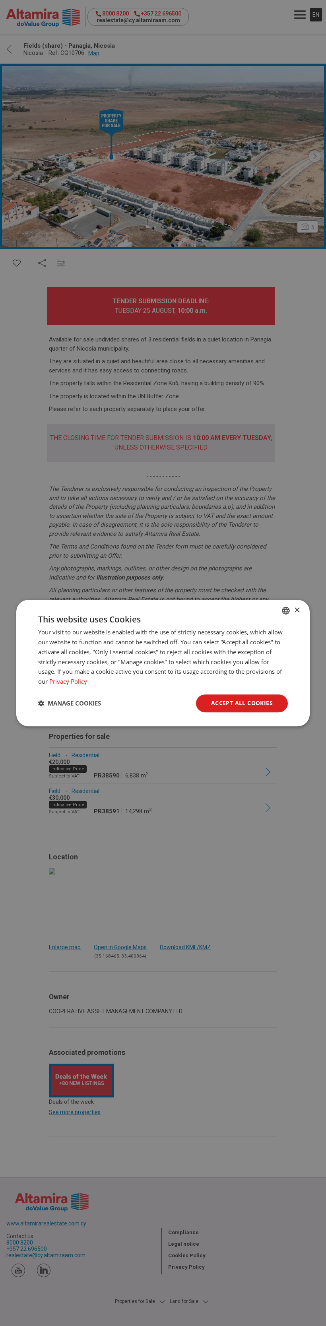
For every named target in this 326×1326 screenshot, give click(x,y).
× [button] (297, 610)
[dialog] (163, 663)
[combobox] (286, 611)
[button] (69, 703)
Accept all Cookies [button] (242, 703)
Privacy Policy (68, 681)
